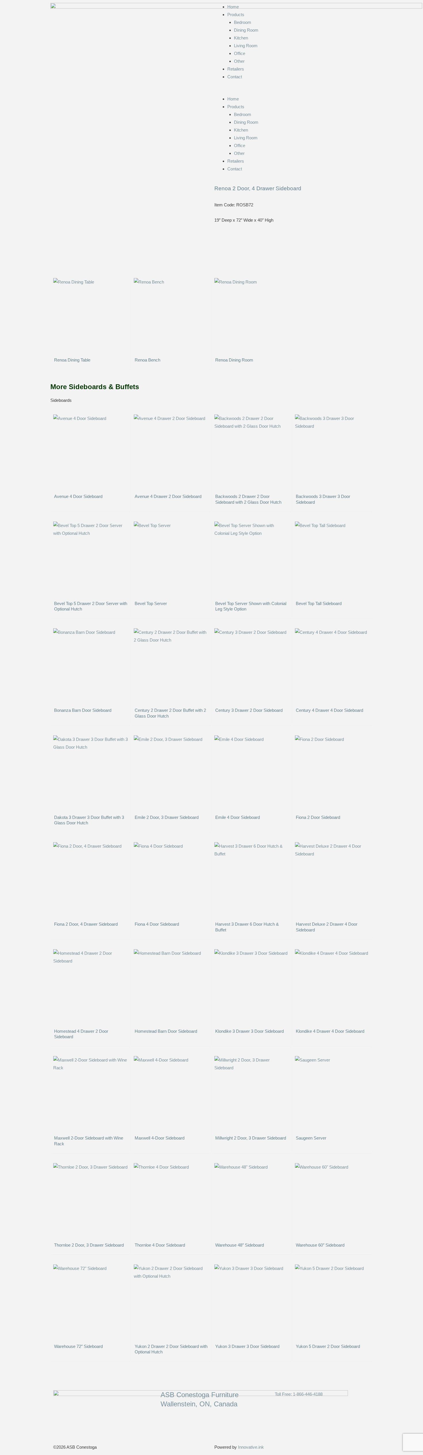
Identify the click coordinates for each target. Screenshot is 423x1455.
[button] (293, 91)
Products (235, 14)
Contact (234, 76)
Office (239, 53)
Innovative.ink (251, 1447)
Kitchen (241, 37)
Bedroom (242, 22)
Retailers (235, 68)
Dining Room (246, 30)
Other (239, 61)
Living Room (246, 45)
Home (233, 6)
